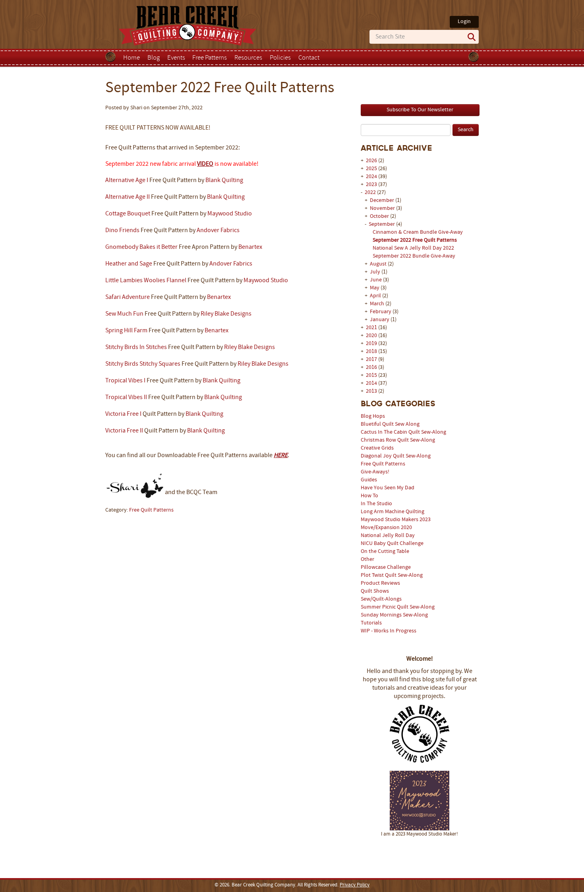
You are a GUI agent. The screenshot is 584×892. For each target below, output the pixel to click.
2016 (371, 367)
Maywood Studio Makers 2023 (396, 520)
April (376, 296)
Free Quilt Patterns (383, 464)
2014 (371, 383)
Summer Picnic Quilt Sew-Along (398, 607)
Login (464, 22)
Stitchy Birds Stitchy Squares (142, 364)
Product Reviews (380, 583)
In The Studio (376, 504)
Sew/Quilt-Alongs (381, 599)
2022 (370, 193)
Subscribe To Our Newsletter (420, 110)
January (380, 320)
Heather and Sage (128, 264)
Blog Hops (373, 416)
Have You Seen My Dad (387, 488)
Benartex (250, 247)
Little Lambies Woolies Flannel (145, 280)
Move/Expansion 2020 (386, 528)
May (375, 288)
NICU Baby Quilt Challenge (392, 544)
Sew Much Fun (124, 314)
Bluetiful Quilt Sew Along (390, 424)
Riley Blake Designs (226, 314)
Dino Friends (122, 230)
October (380, 216)
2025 (371, 169)
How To (369, 496)
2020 (371, 336)
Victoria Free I (123, 414)
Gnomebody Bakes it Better (141, 247)
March (377, 304)
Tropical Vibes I (125, 381)
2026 (371, 161)
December (382, 201)
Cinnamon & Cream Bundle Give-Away (418, 232)
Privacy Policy (354, 885)
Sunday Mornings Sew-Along (394, 615)
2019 (371, 344)
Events (176, 58)
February (381, 312)
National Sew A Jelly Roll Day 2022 (413, 248)
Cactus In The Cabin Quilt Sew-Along (403, 432)
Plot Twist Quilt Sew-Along (392, 575)
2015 (371, 375)
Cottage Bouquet (127, 214)
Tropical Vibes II (126, 397)
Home (131, 58)
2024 (371, 177)
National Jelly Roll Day (388, 536)
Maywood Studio (229, 214)
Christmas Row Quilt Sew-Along (398, 440)
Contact (308, 58)
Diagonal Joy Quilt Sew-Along (396, 456)
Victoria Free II (124, 431)
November (383, 208)
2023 (371, 185)
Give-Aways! (375, 472)
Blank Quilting (224, 180)
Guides (369, 480)
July (375, 272)
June (376, 280)
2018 (371, 352)
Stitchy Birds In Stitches (136, 347)
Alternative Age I (126, 180)
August (379, 264)
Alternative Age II (127, 197)
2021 (371, 328)
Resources (248, 58)
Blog (153, 58)
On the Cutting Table (385, 552)
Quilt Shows (375, 591)
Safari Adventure (127, 297)
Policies (280, 58)
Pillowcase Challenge (386, 567)
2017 (371, 360)
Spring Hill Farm (126, 331)
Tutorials (371, 623)
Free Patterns (209, 58)
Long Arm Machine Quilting (392, 512)
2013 (371, 391)
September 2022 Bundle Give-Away (414, 256)
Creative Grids (377, 448)
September (382, 224)
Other (367, 559)
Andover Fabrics (218, 230)
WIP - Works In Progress (388, 631)
